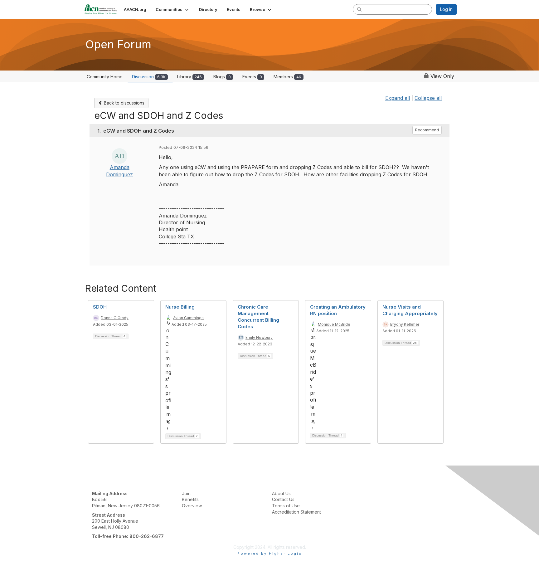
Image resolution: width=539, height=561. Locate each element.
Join (186, 493)
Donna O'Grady (115, 317)
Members (287, 76)
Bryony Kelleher (404, 324)
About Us (281, 493)
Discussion (149, 76)
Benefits (190, 499)
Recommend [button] (427, 130)
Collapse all (428, 98)
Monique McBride (334, 324)
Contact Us (283, 499)
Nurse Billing (180, 307)
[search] (359, 9)
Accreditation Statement (296, 512)
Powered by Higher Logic (269, 553)
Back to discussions (123, 102)
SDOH (100, 307)
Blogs (222, 76)
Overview (192, 505)
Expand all (397, 98)
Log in (446, 9)
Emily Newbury (259, 337)
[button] (172, 9)
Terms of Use (286, 505)
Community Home (105, 76)
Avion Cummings (188, 317)
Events (252, 76)
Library (189, 76)
